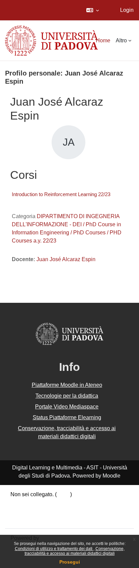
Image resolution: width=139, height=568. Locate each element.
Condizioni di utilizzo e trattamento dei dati (54, 548)
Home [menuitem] (103, 40)
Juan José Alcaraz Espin (65, 259)
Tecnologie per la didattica (66, 396)
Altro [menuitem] (121, 40)
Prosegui (69, 562)
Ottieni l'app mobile (33, 519)
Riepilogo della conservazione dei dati (56, 502)
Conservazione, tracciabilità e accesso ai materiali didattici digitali (74, 551)
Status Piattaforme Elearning (67, 417)
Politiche (20, 510)
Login (127, 10)
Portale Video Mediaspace (67, 406)
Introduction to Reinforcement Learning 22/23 (61, 194)
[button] (92, 10)
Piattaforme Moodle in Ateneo (67, 385)
